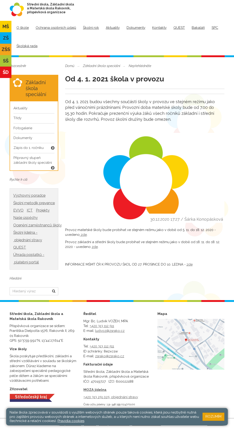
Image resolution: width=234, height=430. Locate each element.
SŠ (5, 61)
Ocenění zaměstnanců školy (37, 225)
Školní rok (91, 28)
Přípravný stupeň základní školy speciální (32, 160)
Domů (69, 66)
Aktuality (113, 28)
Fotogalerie (22, 128)
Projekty (43, 210)
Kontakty (159, 28)
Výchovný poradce (29, 195)
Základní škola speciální (101, 66)
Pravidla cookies (71, 421)
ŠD (6, 72)
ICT (30, 210)
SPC (215, 28)
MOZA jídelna (94, 390)
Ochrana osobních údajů (56, 28)
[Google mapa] (190, 344)
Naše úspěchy (25, 217)
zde (83, 235)
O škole (22, 28)
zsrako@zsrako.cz (109, 356)
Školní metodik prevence (34, 203)
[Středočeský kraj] (32, 397)
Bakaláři (198, 28)
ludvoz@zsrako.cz (110, 331)
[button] (53, 291)
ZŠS (6, 49)
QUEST (179, 28)
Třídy (17, 118)
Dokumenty (136, 28)
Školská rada (26, 46)
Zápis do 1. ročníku (28, 148)
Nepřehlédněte (140, 66)
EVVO (18, 210)
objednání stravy (124, 397)
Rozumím (213, 416)
